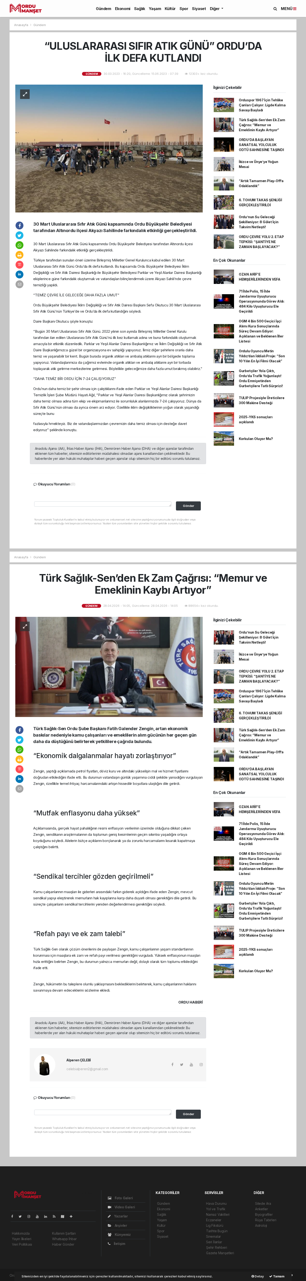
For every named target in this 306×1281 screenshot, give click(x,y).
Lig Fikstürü (214, 1225)
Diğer (215, 8)
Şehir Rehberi (216, 1247)
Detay (259, 1276)
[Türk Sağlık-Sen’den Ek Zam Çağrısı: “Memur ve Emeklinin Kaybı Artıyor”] (109, 666)
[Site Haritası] (64, 1216)
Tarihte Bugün (217, 1231)
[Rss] (56, 1216)
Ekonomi (122, 8)
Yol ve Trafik (215, 1209)
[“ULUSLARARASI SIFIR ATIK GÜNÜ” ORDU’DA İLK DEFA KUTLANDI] (109, 148)
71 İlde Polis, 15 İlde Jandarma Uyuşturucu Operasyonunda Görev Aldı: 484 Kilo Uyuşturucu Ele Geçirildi (261, 301)
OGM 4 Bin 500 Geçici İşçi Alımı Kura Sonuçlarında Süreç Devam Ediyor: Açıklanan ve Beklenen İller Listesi (261, 331)
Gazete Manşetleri (220, 1253)
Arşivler (120, 1225)
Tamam (278, 1276)
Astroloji (261, 1225)
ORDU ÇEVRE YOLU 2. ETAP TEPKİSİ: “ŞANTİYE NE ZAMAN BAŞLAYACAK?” (261, 242)
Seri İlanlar (214, 1242)
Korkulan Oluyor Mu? (256, 439)
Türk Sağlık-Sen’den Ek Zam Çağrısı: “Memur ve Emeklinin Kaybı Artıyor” (262, 125)
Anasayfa (21, 25)
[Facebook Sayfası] (14, 1216)
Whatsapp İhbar (64, 1239)
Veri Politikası (22, 1244)
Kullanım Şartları (64, 1233)
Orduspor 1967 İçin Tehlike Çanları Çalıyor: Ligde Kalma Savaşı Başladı (262, 105)
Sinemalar (213, 1236)
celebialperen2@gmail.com (87, 1069)
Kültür (170, 8)
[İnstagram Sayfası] (30, 1216)
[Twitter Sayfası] (22, 1216)
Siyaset (199, 8)
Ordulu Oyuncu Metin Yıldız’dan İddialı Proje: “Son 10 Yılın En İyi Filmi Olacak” (262, 356)
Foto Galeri (123, 1198)
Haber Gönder (63, 1244)
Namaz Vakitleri (218, 1214)
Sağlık (139, 8)
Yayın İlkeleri (21, 1239)
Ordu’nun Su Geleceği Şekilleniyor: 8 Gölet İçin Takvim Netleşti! (259, 222)
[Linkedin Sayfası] (47, 1216)
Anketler (261, 1209)
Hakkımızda (21, 1233)
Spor (184, 8)
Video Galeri (124, 1207)
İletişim (119, 1244)
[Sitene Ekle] (73, 1216)
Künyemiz (122, 1234)
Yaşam (155, 8)
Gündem (103, 8)
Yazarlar (120, 1216)
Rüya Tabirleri (265, 1220)
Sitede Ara (263, 1203)
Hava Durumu (216, 1203)
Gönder (188, 506)
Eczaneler (213, 1220)
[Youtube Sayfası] (39, 1216)
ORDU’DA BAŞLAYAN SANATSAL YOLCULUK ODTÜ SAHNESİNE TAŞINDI (261, 145)
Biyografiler (264, 1214)
